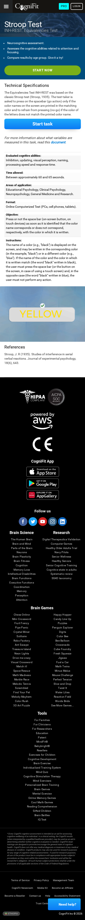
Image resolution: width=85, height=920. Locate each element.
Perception (21, 595)
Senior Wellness (61, 556)
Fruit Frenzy (21, 623)
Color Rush (21, 701)
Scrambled (21, 688)
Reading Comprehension (42, 806)
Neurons (22, 552)
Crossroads (63, 645)
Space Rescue (21, 670)
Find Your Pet (21, 692)
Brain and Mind (21, 543)
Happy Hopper (62, 614)
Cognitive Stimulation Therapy (42, 776)
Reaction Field (62, 696)
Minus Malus (62, 670)
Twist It (62, 688)
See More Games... (62, 705)
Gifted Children (42, 811)
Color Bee (62, 636)
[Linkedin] (62, 521)
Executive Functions (21, 582)
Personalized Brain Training (42, 785)
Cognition (22, 565)
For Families (42, 720)
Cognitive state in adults (61, 569)
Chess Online (22, 614)
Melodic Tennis (22, 684)
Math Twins (62, 666)
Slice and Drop (62, 684)
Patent (42, 737)
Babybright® (42, 746)
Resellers (42, 750)
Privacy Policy (41, 880)
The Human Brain (21, 539)
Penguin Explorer (62, 627)
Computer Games (61, 543)
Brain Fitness (22, 561)
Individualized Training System (42, 767)
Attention (21, 600)
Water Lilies (62, 692)
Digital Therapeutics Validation (61, 539)
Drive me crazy (22, 658)
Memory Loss (22, 569)
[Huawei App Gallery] (43, 495)
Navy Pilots (61, 552)
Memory (22, 591)
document (58, 142)
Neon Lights (21, 653)
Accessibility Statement (67, 895)
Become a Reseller (15, 895)
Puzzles (62, 623)
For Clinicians (42, 724)
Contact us (35, 895)
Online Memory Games (42, 798)
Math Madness (22, 675)
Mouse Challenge (62, 675)
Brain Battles (42, 815)
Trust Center (42, 903)
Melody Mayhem (22, 696)
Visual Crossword (21, 662)
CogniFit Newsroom (22, 888)
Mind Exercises (42, 780)
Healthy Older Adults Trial (61, 548)
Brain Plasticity (21, 556)
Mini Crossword (21, 619)
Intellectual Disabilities (22, 574)
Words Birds (62, 701)
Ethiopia (13, 913)
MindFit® (42, 741)
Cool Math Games (42, 802)
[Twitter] (32, 521)
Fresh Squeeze (62, 653)
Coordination (22, 587)
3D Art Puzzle (21, 705)
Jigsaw (62, 658)
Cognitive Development (42, 759)
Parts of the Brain (21, 548)
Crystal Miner (22, 632)
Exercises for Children (42, 755)
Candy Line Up (62, 619)
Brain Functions (21, 578)
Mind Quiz (42, 772)
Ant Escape (22, 645)
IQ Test (42, 819)
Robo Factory (22, 640)
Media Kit (42, 888)
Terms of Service (20, 880)
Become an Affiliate (62, 888)
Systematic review (62, 574)
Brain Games (42, 789)
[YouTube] (42, 521)
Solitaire (22, 636)
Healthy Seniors (61, 561)
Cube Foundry (62, 649)
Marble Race (21, 679)
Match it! (21, 666)
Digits (62, 632)
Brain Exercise (42, 763)
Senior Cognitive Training (61, 565)
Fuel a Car (62, 662)
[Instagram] (52, 521)
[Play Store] (43, 483)
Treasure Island (21, 649)
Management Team (63, 880)
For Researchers (42, 729)
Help (47, 895)
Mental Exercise (42, 793)
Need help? (67, 904)
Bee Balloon (62, 640)
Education (42, 733)
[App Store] (43, 471)
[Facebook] (22, 521)
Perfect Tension (62, 679)
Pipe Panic (21, 627)
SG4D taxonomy (61, 578)
